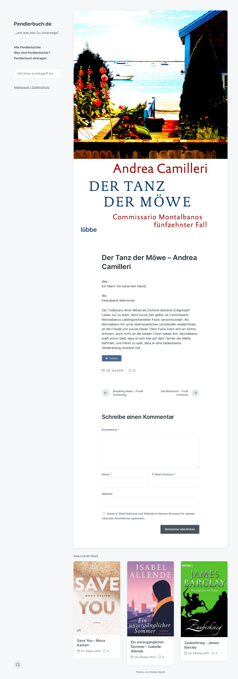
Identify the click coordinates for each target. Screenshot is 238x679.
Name (107, 474)
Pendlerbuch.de (33, 24)
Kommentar (110, 429)
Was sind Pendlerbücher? (32, 52)
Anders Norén (157, 671)
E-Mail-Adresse (163, 474)
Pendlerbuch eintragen (30, 58)
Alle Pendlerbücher (27, 47)
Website (107, 494)
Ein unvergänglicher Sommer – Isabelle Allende (147, 646)
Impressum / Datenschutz (32, 87)
